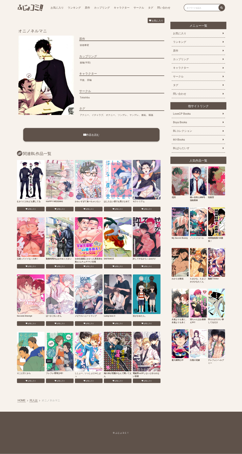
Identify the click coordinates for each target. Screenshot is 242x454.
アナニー (84, 114)
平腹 (82, 80)
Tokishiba (85, 97)
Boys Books (180, 122)
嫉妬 (143, 114)
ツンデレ (122, 114)
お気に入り (57, 7)
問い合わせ (163, 7)
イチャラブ (97, 114)
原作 (87, 7)
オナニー (110, 114)
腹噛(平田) (85, 62)
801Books (179, 139)
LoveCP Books (182, 113)
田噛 (89, 80)
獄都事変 (84, 45)
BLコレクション (182, 130)
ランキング (74, 7)
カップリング (102, 7)
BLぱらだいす (181, 148)
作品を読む (92, 135)
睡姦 (151, 114)
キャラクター (122, 7)
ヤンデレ (134, 114)
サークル (139, 7)
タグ (150, 7)
